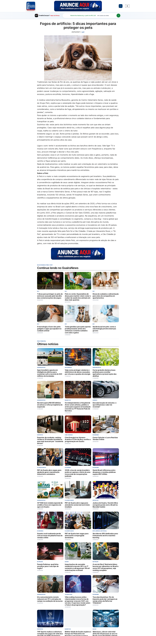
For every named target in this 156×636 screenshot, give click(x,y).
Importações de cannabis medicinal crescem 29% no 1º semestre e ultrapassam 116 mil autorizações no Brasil (77, 567)
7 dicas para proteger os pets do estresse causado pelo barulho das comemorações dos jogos (50, 296)
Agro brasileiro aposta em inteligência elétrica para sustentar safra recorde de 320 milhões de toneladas (49, 373)
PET (83, 32)
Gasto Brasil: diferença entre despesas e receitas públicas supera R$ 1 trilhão (104, 472)
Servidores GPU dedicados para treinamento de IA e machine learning (105, 536)
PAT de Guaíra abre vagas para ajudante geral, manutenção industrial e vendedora (49, 472)
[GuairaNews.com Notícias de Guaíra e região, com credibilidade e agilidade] (31, 6)
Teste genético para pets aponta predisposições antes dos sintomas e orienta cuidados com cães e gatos (78, 330)
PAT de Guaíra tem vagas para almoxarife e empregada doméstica (76, 536)
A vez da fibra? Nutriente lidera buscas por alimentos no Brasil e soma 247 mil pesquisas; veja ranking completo (105, 567)
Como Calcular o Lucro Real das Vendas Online (105, 439)
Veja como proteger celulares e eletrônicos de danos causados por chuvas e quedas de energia (77, 372)
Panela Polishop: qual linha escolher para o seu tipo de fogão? (48, 566)
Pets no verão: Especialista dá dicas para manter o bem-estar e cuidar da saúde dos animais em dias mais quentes (78, 297)
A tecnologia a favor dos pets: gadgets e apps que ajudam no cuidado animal (49, 329)
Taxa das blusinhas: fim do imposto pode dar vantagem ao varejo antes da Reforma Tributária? (105, 600)
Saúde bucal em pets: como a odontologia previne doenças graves (104, 329)
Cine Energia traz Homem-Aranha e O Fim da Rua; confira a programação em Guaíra (78, 440)
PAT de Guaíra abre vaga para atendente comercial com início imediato (77, 505)
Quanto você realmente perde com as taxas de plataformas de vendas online (49, 536)
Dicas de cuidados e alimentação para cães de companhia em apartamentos (106, 296)
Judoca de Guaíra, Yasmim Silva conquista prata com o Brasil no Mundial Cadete (105, 505)
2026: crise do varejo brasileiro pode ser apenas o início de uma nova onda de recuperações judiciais (77, 473)
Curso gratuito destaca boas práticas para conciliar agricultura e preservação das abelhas (105, 373)
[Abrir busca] (121, 6)
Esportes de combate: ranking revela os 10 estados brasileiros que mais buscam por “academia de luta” (50, 441)
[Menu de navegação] (127, 6)
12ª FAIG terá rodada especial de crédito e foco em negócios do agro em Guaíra (50, 505)
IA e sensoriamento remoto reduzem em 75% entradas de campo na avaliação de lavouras (50, 599)
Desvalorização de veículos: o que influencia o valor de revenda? (104, 405)
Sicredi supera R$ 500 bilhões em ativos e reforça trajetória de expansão (49, 405)
